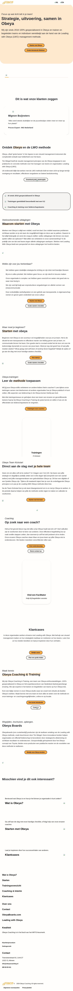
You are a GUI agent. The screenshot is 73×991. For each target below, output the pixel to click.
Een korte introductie (36, 702)
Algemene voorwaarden (11, 987)
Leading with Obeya (12, 920)
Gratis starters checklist (36, 306)
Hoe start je (36, 357)
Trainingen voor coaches (35, 409)
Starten (5, 880)
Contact (35, 707)
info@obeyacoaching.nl (10, 963)
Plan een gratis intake (36, 657)
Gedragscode (6, 946)
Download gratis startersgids (36, 179)
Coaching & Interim (12, 891)
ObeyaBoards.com (11, 914)
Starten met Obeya (36, 45)
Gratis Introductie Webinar (36, 50)
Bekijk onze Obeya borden (36, 752)
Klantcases (7, 896)
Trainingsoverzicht (11, 885)
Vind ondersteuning (36, 546)
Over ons (6, 904)
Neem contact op (36, 551)
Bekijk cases (36, 652)
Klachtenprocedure (8, 942)
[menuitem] (56, 2)
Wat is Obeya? (9, 875)
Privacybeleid (27, 987)
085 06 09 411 (6, 967)
